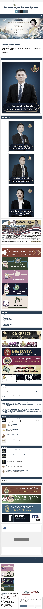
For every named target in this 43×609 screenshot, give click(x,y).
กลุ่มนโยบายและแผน (6, 316)
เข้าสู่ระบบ (11, 1)
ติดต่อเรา (22, 560)
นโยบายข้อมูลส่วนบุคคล (16, 560)
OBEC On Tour (28, 560)
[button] (40, 597)
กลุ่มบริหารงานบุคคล (6, 317)
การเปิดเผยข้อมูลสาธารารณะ (35, 558)
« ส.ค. (3, 396)
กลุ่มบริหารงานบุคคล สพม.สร (13, 46)
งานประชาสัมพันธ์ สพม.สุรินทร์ (17, 450)
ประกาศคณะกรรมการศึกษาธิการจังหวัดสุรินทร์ (12, 44)
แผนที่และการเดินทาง (4, 593)
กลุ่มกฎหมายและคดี (6, 325)
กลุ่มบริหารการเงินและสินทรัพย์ (7, 319)
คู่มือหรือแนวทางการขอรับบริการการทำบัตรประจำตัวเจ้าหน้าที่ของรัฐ (16, 454)
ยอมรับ (23, 606)
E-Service (27, 558)
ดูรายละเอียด (38, 606)
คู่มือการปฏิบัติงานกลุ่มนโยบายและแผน (12, 429)
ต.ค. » (5, 396)
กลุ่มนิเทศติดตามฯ (5, 320)
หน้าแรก (2, 1)
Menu (2, 16)
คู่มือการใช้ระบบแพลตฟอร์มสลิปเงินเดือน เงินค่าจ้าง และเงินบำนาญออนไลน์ (18, 449)
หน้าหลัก (5, 558)
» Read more (4, 52)
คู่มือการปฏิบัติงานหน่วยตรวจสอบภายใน (12, 434)
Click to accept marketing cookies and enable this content (21, 539)
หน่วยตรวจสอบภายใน (6, 323)
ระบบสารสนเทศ (6, 1)
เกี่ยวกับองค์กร (10, 558)
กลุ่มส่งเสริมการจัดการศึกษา (7, 322)
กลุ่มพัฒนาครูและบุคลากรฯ (7, 318)
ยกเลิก (31, 606)
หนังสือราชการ (16, 558)
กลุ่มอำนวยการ (5, 314)
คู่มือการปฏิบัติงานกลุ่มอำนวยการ (11, 424)
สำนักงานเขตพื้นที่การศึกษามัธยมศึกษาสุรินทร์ (21, 7)
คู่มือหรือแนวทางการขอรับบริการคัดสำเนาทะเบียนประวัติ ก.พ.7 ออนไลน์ (17, 460)
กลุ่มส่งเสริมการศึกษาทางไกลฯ (7, 324)
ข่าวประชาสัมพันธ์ (21, 46)
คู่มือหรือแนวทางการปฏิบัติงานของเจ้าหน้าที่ (13, 418)
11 (36, 391)
